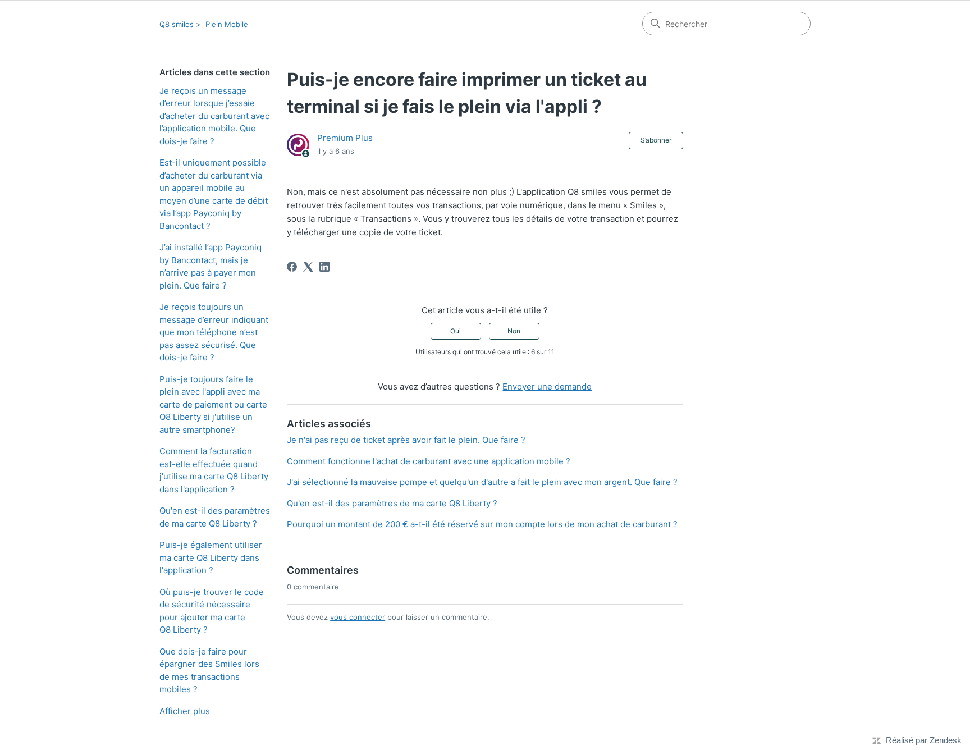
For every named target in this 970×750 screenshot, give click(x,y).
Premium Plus (345, 137)
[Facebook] (292, 267)
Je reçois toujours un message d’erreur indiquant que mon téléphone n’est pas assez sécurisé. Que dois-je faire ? (213, 332)
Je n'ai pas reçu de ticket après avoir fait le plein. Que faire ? (406, 440)
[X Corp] (308, 267)
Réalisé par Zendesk (924, 740)
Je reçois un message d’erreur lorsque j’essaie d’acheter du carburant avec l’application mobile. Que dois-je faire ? (214, 116)
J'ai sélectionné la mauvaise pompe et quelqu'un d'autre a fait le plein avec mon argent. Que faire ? (482, 482)
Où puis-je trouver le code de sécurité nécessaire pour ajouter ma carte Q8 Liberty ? (211, 611)
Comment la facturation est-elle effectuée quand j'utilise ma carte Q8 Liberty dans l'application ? (213, 470)
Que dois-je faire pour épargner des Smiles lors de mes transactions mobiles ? (209, 670)
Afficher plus (184, 711)
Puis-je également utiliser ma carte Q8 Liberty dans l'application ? (210, 557)
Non (513, 331)
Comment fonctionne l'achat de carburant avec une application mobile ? (428, 461)
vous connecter (357, 616)
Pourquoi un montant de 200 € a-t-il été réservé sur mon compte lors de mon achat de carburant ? (482, 524)
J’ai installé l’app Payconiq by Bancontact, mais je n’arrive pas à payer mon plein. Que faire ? (210, 266)
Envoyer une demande (547, 386)
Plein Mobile (226, 24)
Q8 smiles (176, 24)
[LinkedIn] (324, 267)
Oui (455, 331)
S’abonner (655, 140)
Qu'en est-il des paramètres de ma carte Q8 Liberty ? (214, 517)
